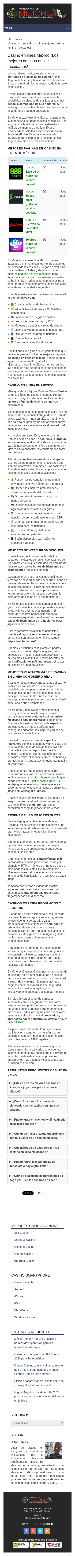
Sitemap (38, 1508)
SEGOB (19, 1022)
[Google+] (33, 1531)
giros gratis (52, 651)
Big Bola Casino (24, 1260)
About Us (28, 1508)
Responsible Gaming (41, 1511)
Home (16, 39)
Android (19, 1289)
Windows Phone (24, 1317)
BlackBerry (21, 1310)
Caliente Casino (24, 1246)
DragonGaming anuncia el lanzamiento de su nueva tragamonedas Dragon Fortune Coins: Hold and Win (38, 1369)
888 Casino (21, 1232)
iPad (17, 1303)
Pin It (41, 1193)
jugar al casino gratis (42, 780)
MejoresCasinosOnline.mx (37, 1518)
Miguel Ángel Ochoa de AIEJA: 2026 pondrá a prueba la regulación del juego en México (39, 1396)
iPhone (18, 1296)
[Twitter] (40, 1531)
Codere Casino (23, 1253)
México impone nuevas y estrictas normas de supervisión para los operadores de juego (35, 1343)
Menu (9, 28)
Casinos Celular (24, 1282)
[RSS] (47, 1531)
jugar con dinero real (20, 361)
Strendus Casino (24, 1239)
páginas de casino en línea (34, 273)
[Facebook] (26, 1531)
